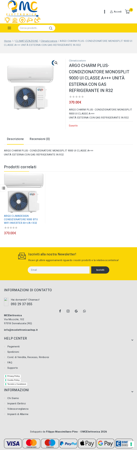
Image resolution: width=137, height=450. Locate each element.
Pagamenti (13, 346)
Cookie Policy (13, 380)
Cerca (50, 28)
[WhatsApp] (84, 311)
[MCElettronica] (22, 11)
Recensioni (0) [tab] (40, 139)
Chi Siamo (13, 398)
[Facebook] (60, 311)
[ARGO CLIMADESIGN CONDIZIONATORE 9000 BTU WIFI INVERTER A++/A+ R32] (24, 193)
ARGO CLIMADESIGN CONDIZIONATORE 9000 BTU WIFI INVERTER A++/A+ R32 (21, 219)
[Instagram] (68, 311)
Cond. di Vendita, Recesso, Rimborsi (28, 357)
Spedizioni (13, 352)
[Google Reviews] (76, 311)
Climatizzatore (77, 60)
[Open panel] (9, 27)
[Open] (3, 188)
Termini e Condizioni (16, 384)
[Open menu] (105, 12)
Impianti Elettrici (16, 403)
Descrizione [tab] (15, 139)
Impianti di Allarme (18, 414)
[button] (56, 63)
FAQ (9, 362)
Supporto (12, 368)
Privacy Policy (13, 376)
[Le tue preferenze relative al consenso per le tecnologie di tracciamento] (131, 444)
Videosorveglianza (17, 409)
